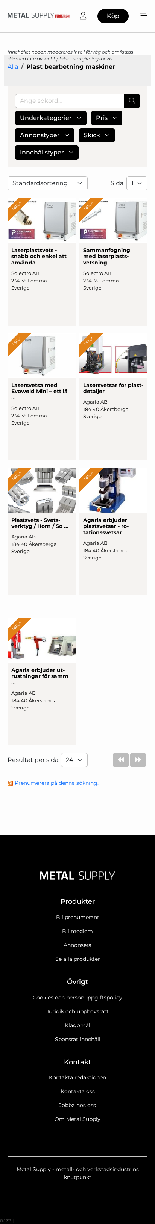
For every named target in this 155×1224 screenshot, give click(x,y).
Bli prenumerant (77, 917)
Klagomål (77, 1025)
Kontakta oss (78, 1091)
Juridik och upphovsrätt (77, 1011)
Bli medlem (77, 931)
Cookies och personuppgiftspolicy (77, 997)
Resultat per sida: (34, 760)
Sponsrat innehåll (77, 1039)
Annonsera (77, 945)
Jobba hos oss (77, 1105)
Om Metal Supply (77, 1119)
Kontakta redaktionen (77, 1077)
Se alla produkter (77, 959)
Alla (13, 66)
